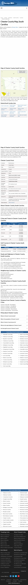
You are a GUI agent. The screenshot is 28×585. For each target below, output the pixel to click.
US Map (5, 17)
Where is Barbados (5, 540)
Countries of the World (5, 560)
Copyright (15, 581)
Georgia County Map (7, 499)
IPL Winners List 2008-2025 (20, 563)
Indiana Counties (23, 501)
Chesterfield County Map (8, 342)
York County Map (6, 366)
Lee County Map (6, 355)
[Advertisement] (14, 52)
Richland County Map (7, 361)
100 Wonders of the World (6, 556)
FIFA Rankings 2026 (18, 556)
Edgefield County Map (8, 347)
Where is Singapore (5, 536)
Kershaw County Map (7, 353)
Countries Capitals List (5, 558)
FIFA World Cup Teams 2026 (20, 558)
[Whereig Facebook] (11, 576)
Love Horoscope (17, 542)
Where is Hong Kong (5, 534)
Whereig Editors (15, 27)
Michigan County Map (7, 507)
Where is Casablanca (18, 543)
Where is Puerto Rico (5, 545)
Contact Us (9, 579)
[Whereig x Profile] (16, 576)
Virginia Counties (6, 524)
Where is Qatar (4, 538)
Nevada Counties (6, 511)
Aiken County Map (24, 334)
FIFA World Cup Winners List (20, 554)
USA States (10, 17)
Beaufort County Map (7, 338)
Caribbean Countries (5, 563)
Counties (21, 17)
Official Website (11, 202)
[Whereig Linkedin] (13, 576)
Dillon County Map (24, 345)
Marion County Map (7, 357)
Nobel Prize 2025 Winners (19, 540)
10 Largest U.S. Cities (18, 534)
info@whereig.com (16, 572)
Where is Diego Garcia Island (7, 547)
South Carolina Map (5, 105)
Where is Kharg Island (5, 552)
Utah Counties (23, 522)
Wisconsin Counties (7, 526)
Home (2, 17)
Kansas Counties (6, 503)
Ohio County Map (24, 515)
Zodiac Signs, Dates (18, 545)
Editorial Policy (23, 579)
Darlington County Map (8, 345)
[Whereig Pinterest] (19, 576)
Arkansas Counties (7, 494)
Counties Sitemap (18, 547)
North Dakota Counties (8, 515)
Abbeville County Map (8, 334)
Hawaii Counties (23, 499)
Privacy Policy (16, 579)
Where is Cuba (4, 543)
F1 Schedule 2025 (18, 565)
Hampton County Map (8, 351)
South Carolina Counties (8, 520)
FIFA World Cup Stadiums (19, 560)
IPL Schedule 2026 (18, 561)
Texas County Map (7, 522)
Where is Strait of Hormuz (19, 538)
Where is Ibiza (4, 542)
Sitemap (20, 581)
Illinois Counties (6, 501)
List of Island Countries (5, 565)
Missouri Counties (7, 509)
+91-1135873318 (5, 572)
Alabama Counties (7, 492)
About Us (3, 579)
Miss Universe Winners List (20, 536)
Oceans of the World (5, 554)
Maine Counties (6, 505)
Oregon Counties (7, 518)
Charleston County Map (8, 340)
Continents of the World (6, 561)
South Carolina (16, 17)
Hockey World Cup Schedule (20, 567)
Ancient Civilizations (5, 567)
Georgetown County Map (8, 349)
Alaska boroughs (23, 492)
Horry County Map (24, 351)
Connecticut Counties (8, 497)
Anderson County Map (8, 336)
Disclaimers (8, 581)
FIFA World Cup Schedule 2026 (20, 552)
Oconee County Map (7, 359)
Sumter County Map (7, 363)
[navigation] (1, 8)
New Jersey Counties (7, 513)
